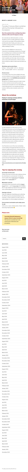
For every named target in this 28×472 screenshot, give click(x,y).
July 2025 (4, 280)
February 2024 (5, 324)
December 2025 (6, 269)
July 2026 (4, 250)
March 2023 (5, 352)
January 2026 (5, 266)
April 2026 (4, 258)
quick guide (11, 179)
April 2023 (4, 349)
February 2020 (5, 446)
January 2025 (5, 294)
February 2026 (5, 263)
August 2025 (5, 277)
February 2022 (5, 385)
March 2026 (5, 261)
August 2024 (5, 308)
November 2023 (6, 333)
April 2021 (4, 407)
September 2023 (6, 338)
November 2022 (6, 360)
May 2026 (4, 255)
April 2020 (4, 441)
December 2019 (6, 452)
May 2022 (4, 377)
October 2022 (5, 363)
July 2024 (4, 311)
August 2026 (5, 247)
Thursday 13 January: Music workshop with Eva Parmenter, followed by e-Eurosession (14, 28)
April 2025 (4, 286)
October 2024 (5, 302)
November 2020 (6, 421)
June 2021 (4, 405)
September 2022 (6, 366)
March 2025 (5, 288)
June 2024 (4, 313)
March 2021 (5, 410)
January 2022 (5, 388)
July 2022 (4, 372)
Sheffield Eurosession (8, 9)
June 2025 (4, 283)
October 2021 (5, 396)
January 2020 (5, 449)
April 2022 (4, 380)
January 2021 (5, 416)
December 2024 (6, 297)
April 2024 (4, 319)
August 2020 (5, 430)
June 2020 (4, 435)
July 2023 (4, 344)
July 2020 (4, 432)
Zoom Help (15, 186)
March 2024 (5, 322)
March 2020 (5, 444)
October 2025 (5, 272)
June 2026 (4, 252)
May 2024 (4, 316)
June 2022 (4, 374)
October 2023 (5, 335)
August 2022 (5, 369)
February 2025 (5, 291)
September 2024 (6, 305)
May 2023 (4, 347)
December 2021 (6, 391)
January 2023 (5, 355)
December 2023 (6, 330)
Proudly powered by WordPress (9, 468)
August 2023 (5, 341)
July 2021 (4, 402)
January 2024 (5, 327)
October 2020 (5, 424)
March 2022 (5, 383)
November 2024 (6, 300)
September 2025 (6, 275)
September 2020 (6, 427)
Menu (14, 15)
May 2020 (4, 438)
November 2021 (6, 394)
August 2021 (5, 399)
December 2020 (6, 419)
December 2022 (6, 358)
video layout (15, 177)
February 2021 (5, 413)
